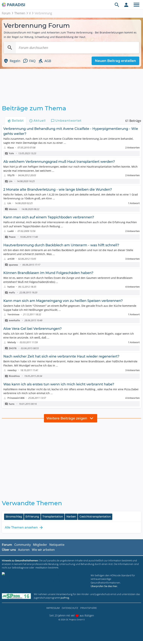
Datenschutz (70, 608)
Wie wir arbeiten (43, 550)
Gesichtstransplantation (95, 516)
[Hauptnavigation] (136, 4)
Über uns (9, 550)
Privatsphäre (88, 608)
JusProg (65, 597)
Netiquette (56, 545)
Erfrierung (32, 516)
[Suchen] (10, 47)
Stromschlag (14, 516)
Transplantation (52, 516)
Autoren (24, 550)
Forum (6, 13)
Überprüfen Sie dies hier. (104, 586)
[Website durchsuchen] (117, 4)
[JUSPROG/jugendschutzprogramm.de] (16, 596)
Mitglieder (40, 545)
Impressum (53, 608)
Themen (19, 13)
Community (22, 545)
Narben (71, 516)
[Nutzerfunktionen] (126, 4)
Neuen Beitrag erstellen (115, 61)
